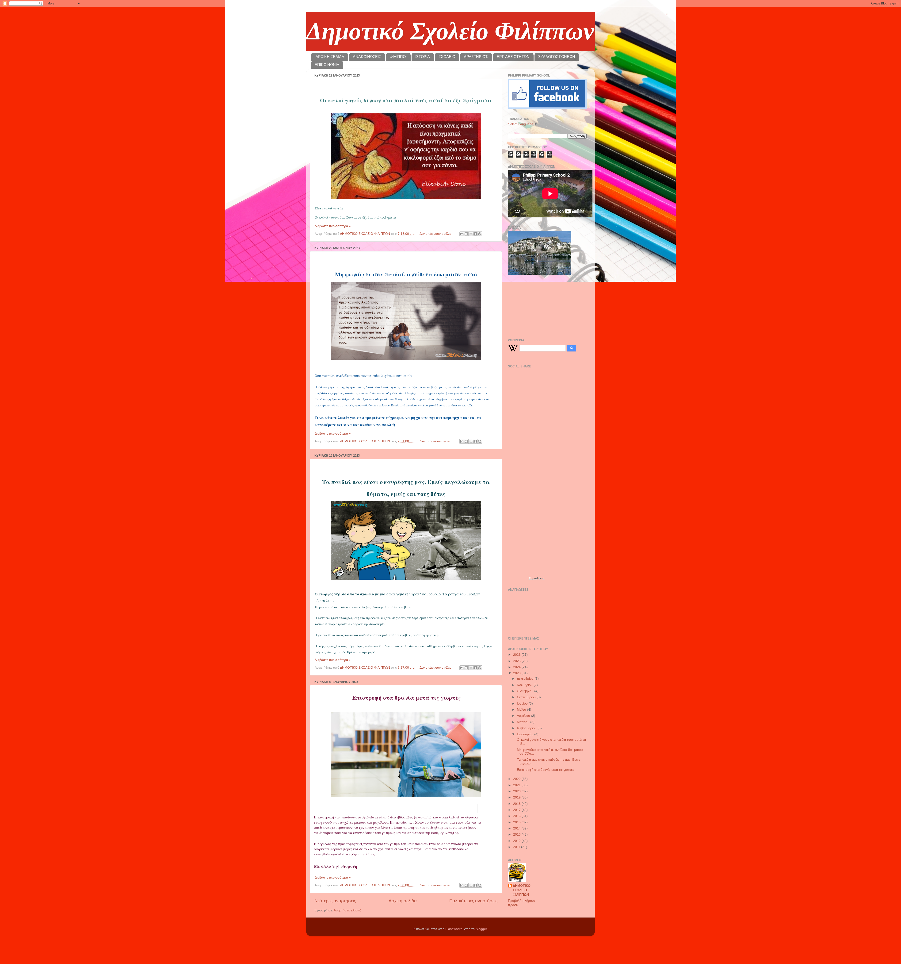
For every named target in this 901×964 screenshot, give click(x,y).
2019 (517, 797)
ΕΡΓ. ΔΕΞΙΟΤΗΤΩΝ (513, 57)
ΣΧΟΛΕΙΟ (447, 57)
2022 (517, 779)
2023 (517, 673)
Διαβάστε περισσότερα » (333, 226)
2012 (517, 841)
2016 (517, 816)
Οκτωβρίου (525, 691)
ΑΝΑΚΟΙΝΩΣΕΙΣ (367, 57)
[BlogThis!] (466, 233)
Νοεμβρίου (525, 685)
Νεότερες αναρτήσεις (335, 900)
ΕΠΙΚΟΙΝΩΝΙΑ (327, 65)
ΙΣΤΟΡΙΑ (422, 57)
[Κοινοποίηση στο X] (470, 233)
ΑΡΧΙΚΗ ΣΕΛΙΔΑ (330, 57)
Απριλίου (524, 715)
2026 (517, 654)
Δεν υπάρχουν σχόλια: (436, 233)
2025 (517, 661)
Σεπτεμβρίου (527, 697)
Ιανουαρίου (525, 734)
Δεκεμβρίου (525, 678)
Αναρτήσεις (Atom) (347, 910)
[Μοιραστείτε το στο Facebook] (475, 233)
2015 (517, 822)
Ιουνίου (523, 703)
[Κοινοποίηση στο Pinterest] (479, 233)
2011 (517, 847)
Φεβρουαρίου (527, 728)
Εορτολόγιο (536, 578)
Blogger (481, 929)
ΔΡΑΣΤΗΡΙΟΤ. (476, 57)
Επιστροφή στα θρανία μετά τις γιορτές (545, 769)
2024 (517, 667)
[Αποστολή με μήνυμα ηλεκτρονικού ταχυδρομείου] (461, 233)
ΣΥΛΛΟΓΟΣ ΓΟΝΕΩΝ (556, 57)
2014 (517, 828)
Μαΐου (522, 709)
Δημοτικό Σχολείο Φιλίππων (450, 31)
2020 (517, 791)
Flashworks (453, 929)
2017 (517, 810)
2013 (517, 834)
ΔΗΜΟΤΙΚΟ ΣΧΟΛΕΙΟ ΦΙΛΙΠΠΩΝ (522, 890)
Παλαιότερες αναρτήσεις (473, 900)
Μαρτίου (523, 722)
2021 (517, 785)
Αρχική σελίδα (403, 900)
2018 (517, 804)
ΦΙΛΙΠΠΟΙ (398, 57)
